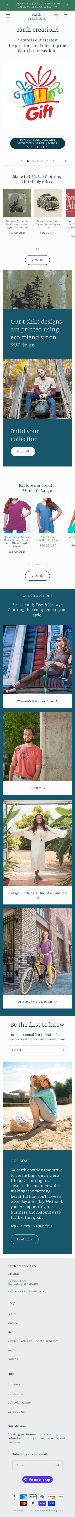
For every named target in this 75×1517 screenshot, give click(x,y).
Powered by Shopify (50, 1510)
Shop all (23, 451)
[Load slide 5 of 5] (47, 161)
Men (10, 1332)
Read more (24, 1239)
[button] (8, 16)
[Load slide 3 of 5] (37, 161)
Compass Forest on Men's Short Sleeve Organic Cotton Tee (17, 224)
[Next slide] (54, 161)
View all (37, 260)
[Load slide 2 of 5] (32, 161)
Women (13, 1323)
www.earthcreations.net (32, 1291)
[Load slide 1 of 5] (27, 161)
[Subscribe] (62, 1050)
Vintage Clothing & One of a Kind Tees (37, 893)
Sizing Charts (17, 1411)
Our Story (14, 1384)
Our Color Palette (19, 1402)
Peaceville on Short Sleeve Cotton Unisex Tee (48, 224)
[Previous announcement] (7, 5)
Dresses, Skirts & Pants (35, 1001)
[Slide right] (46, 249)
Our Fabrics (15, 1393)
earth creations (31, 1510)
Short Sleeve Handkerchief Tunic (48, 538)
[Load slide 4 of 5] (42, 161)
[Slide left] (29, 249)
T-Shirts (35, 788)
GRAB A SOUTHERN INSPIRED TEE (37, 143)
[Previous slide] (21, 161)
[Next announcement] (67, 5)
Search (12, 1313)
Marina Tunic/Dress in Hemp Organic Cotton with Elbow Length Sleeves (17, 541)
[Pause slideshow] (67, 161)
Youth (12, 1349)
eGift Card (14, 1359)
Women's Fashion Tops (35, 701)
